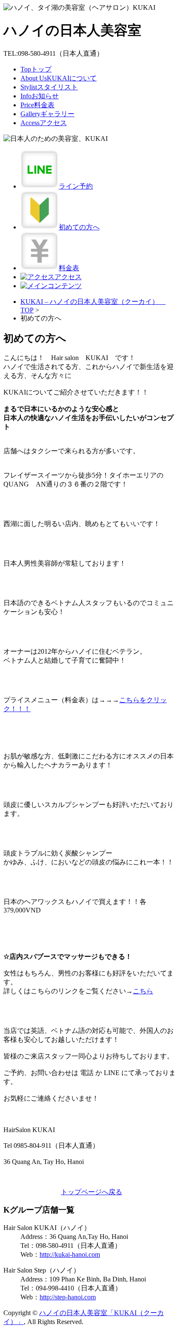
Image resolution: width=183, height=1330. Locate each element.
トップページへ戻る (91, 1192)
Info (39, 96)
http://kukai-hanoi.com (70, 1254)
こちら (143, 991)
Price (37, 105)
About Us (58, 78)
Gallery (47, 113)
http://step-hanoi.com (68, 1297)
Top (35, 69)
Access (43, 122)
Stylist (49, 87)
